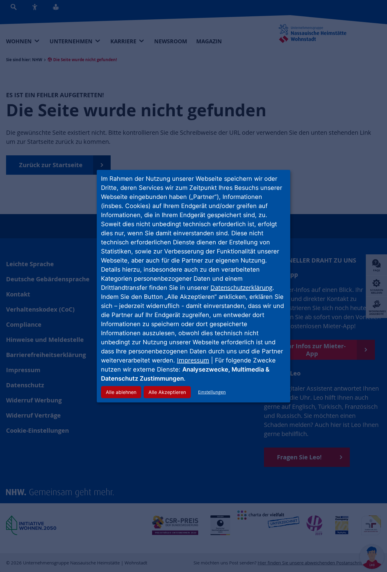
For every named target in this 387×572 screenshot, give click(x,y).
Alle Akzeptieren (167, 392)
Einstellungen (212, 392)
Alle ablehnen (121, 392)
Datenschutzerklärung (241, 287)
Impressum (193, 360)
